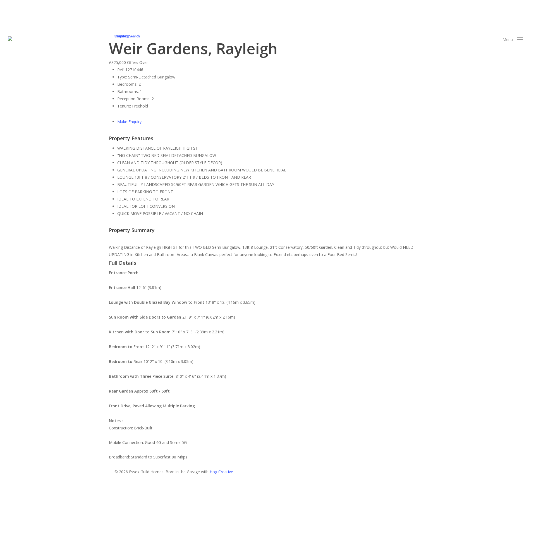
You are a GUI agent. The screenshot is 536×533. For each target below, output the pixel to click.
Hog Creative (221, 471)
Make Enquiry (129, 121)
